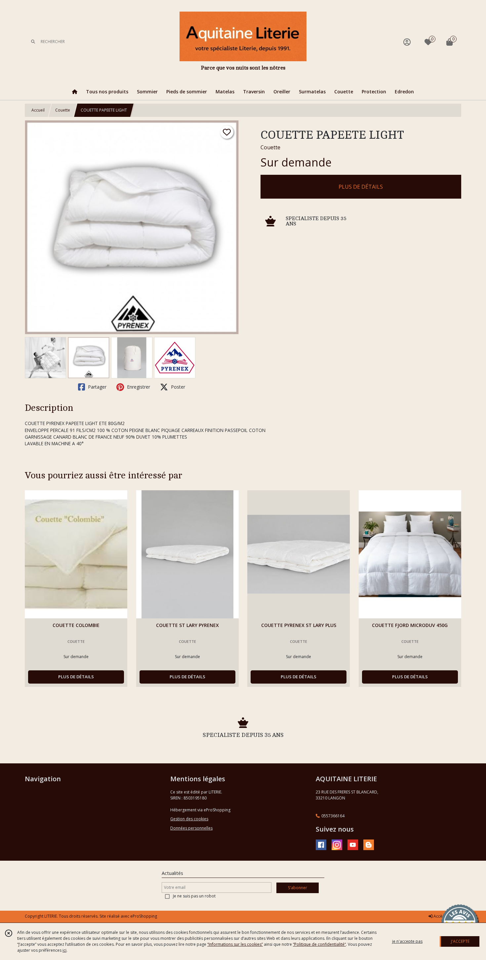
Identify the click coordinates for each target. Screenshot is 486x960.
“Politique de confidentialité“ (319, 944)
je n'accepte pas (407, 941)
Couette (62, 110)
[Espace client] (407, 42)
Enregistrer (138, 387)
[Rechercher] (33, 41)
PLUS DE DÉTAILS (361, 186)
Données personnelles (191, 828)
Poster (177, 387)
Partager (96, 387)
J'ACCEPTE (460, 941)
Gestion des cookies (189, 819)
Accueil (38, 110)
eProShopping (143, 916)
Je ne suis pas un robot (194, 896)
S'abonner (297, 887)
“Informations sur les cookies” (235, 944)
